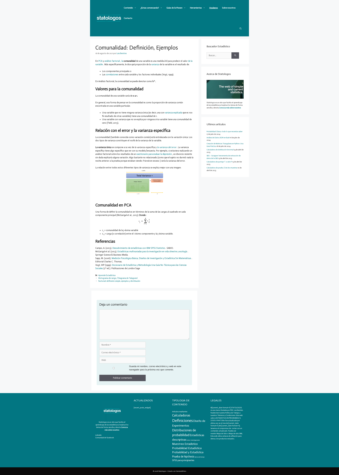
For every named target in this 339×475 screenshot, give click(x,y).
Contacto (128, 18)
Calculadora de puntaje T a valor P (219, 162)
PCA (100, 61)
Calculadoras (181, 415)
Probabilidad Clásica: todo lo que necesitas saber (224, 131)
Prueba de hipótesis (183, 456)
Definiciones (182, 420)
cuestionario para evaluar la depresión (154, 154)
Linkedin (98, 435)
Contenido (128, 8)
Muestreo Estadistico (185, 444)
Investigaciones (195, 440)
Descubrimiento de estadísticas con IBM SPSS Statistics (139, 248)
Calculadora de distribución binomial (220, 150)
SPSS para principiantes (183, 460)
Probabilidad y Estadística (187, 452)
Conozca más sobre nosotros (230, 108)
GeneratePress (181, 471)
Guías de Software (174, 8)
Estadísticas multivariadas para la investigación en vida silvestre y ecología (152, 251)
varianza (155, 64)
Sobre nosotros (229, 8)
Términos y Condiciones (226, 415)
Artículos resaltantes (179, 412)
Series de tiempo (199, 457)
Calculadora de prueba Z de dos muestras (222, 168)
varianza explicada (174, 112)
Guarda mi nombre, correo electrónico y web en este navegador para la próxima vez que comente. (155, 368)
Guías (188, 440)
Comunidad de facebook (104, 438)
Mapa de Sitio (222, 434)
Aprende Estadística (106, 275)
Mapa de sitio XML (235, 434)
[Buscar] (235, 55)
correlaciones (112, 74)
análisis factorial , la (114, 61)
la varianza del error (167, 147)
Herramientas (196, 8)
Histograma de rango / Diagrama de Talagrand (117, 278)
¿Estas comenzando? (149, 8)
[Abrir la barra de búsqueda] (240, 28)
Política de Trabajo (232, 413)
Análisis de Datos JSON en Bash (218, 138)
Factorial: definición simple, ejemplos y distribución (119, 281)
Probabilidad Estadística (187, 448)
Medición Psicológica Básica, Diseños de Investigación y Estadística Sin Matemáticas (152, 258)
